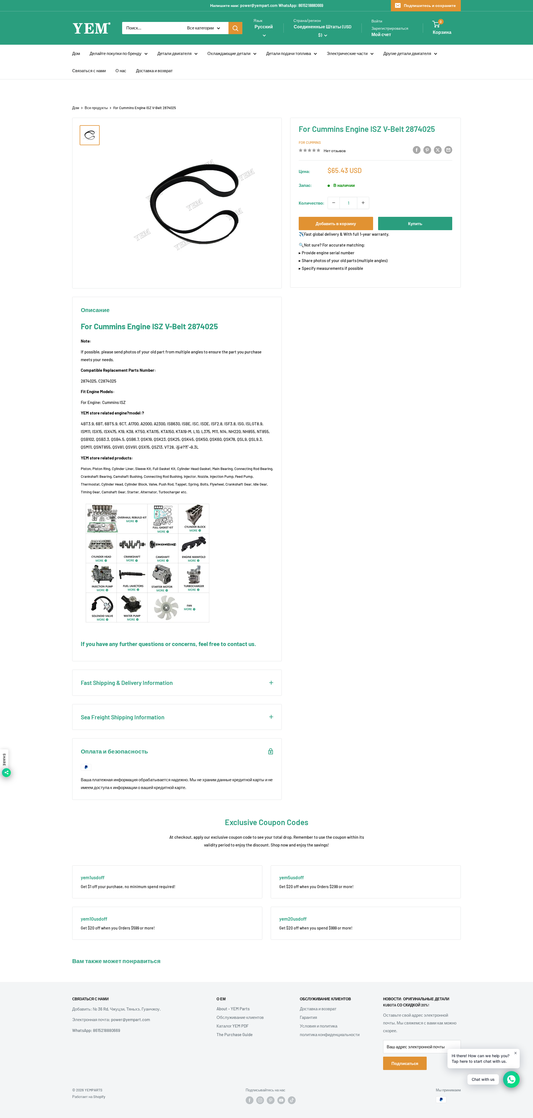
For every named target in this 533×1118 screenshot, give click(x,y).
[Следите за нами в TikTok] (292, 1100)
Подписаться (404, 1063)
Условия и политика (318, 1025)
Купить (415, 223)
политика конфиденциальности (329, 1034)
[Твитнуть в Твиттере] (438, 149)
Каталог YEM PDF (232, 1025)
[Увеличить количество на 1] (363, 202)
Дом (76, 53)
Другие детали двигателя (407, 53)
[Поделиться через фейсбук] (417, 149)
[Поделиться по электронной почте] (448, 149)
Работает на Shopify (88, 1096)
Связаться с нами (89, 70)
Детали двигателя (174, 53)
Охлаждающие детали (228, 53)
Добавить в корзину (336, 223)
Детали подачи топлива (288, 53)
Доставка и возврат (154, 70)
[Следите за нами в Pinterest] (271, 1100)
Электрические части (347, 53)
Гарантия (308, 1017)
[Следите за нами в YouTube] (281, 1100)
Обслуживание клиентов (240, 1017)
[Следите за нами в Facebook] (249, 1100)
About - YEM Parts (233, 1008)
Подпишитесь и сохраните (430, 5)
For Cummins (310, 142)
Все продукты (96, 107)
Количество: (311, 202)
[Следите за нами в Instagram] (260, 1100)
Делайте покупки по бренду (116, 53)
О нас (120, 70)
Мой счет (381, 34)
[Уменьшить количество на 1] (334, 202)
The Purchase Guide (235, 1034)
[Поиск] (235, 28)
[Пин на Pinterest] (427, 149)
